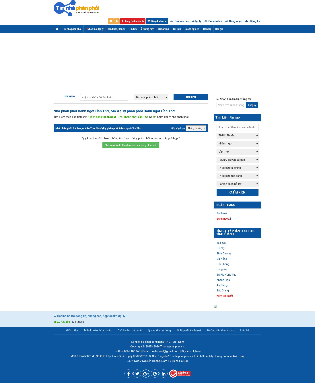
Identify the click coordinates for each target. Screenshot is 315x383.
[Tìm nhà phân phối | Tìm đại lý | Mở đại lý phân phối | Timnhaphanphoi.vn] (76, 8)
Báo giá (219, 29)
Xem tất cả (223, 295)
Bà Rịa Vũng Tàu (226, 274)
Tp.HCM (221, 243)
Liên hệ (244, 330)
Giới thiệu (72, 330)
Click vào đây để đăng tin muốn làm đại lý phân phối (131, 145)
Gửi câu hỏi (215, 21)
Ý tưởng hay (147, 29)
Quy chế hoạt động (159, 330)
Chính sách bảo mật (130, 330)
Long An (222, 269)
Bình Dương (224, 253)
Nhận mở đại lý (95, 29)
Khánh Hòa (223, 280)
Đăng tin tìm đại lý (134, 21)
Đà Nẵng (222, 258)
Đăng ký (254, 21)
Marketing (163, 29)
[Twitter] (137, 374)
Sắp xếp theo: (178, 128)
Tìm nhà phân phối (71, 29)
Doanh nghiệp (192, 29)
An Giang (222, 285)
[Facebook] (129, 374)
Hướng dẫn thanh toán (220, 330)
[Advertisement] (157, 60)
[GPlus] (146, 374)
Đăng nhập (235, 21)
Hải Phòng (223, 264)
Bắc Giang (223, 290)
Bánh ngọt (223, 218)
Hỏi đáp (207, 29)
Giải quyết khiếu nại (189, 330)
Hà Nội (221, 248)
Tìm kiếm (69, 96)
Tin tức (133, 29)
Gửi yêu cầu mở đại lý (187, 21)
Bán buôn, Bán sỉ (116, 29)
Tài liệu (177, 29)
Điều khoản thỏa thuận (97, 330)
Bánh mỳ (222, 213)
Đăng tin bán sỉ (159, 21)
